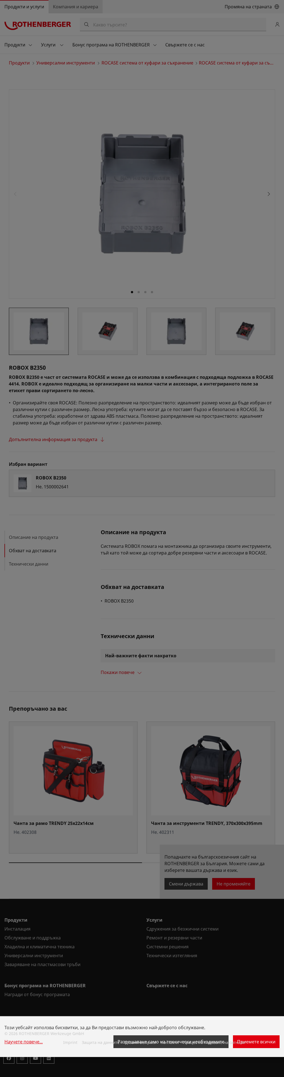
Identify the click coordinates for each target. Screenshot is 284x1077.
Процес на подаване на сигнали (214, 1042)
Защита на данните (101, 1042)
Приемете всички (256, 1042)
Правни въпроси (140, 1042)
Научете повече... (23, 1042)
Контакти (170, 1042)
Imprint (70, 1042)
